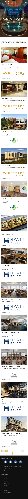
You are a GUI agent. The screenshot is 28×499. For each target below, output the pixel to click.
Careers (5, 485)
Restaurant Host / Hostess (11, 299)
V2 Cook (5, 399)
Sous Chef (5, 232)
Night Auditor (7, 98)
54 (25, 450)
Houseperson (7, 65)
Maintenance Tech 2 (9, 165)
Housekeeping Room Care (11, 433)
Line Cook (5, 265)
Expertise (6, 481)
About (5, 478)
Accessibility (7, 495)
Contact (6, 490)
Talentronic (6, 474)
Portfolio (6, 483)
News (5, 488)
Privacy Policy (7, 492)
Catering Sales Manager (11, 366)
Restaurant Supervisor (10, 332)
